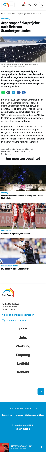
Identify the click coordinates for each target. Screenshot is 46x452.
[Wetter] (29, 5)
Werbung (23, 346)
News (3, 14)
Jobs (23, 338)
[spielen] (41, 447)
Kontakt (23, 372)
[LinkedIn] (24, 92)
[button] (35, 5)
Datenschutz (7, 415)
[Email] (13, 92)
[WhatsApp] (3, 92)
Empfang (23, 355)
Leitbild (23, 363)
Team (23, 329)
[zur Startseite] (6, 4)
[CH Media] (23, 428)
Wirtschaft (11, 14)
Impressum (18, 415)
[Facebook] (19, 92)
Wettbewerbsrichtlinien (34, 415)
